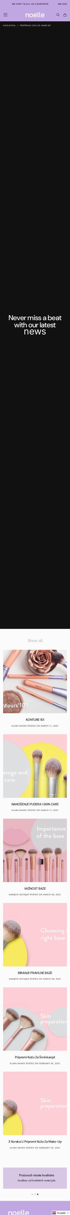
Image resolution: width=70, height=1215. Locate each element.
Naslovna (9, 25)
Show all (35, 640)
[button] (5, 14)
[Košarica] (65, 15)
